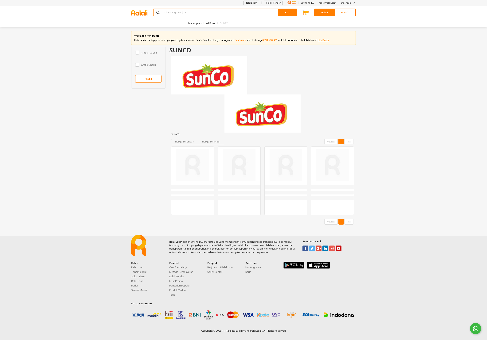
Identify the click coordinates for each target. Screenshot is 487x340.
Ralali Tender (273, 2)
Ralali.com (251, 2)
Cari (287, 12)
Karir (248, 272)
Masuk (345, 12)
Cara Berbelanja (178, 267)
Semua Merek (139, 290)
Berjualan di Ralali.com (220, 267)
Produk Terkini (177, 290)
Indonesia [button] (346, 2)
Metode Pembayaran (181, 272)
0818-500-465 (307, 2)
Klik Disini (323, 40)
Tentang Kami (139, 272)
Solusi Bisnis (138, 276)
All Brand (211, 23)
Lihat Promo (176, 281)
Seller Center (214, 272)
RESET (148, 79)
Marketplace (195, 23)
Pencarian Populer (179, 285)
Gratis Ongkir (148, 64)
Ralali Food (137, 281)
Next (349, 141)
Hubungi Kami (253, 267)
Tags (172, 294)
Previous (331, 141)
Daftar (324, 12)
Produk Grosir (149, 52)
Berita (134, 285)
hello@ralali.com (327, 2)
